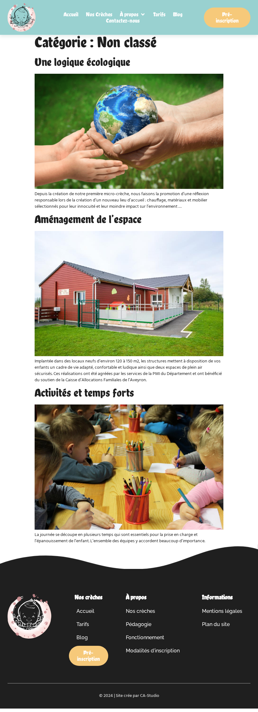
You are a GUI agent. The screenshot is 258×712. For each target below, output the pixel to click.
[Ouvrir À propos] (143, 14)
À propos (136, 597)
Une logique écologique (82, 61)
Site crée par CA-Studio (137, 695)
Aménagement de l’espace (88, 219)
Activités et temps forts (84, 392)
